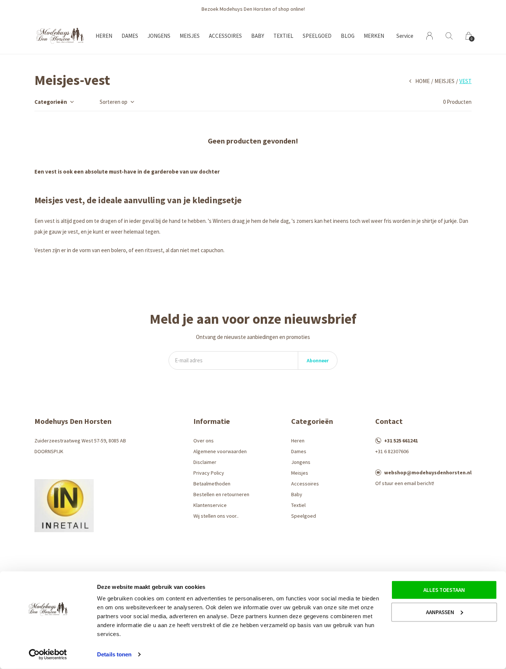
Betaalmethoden (211, 483)
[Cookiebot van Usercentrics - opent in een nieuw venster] (48, 654)
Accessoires (225, 35)
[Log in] (429, 36)
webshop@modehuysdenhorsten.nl (428, 472)
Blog (347, 35)
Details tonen (114, 654)
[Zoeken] (449, 36)
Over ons (203, 440)
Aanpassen (440, 611)
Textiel (283, 35)
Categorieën (50, 101)
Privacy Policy (208, 472)
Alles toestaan (444, 589)
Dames (129, 35)
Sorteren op (113, 101)
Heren (104, 35)
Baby (257, 35)
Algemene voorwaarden (220, 451)
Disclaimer (204, 462)
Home (422, 81)
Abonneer (318, 360)
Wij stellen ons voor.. (216, 516)
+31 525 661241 (401, 440)
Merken (374, 35)
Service (404, 35)
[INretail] (64, 504)
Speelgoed (317, 35)
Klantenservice (210, 505)
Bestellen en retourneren (221, 494)
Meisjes (190, 35)
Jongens (158, 35)
